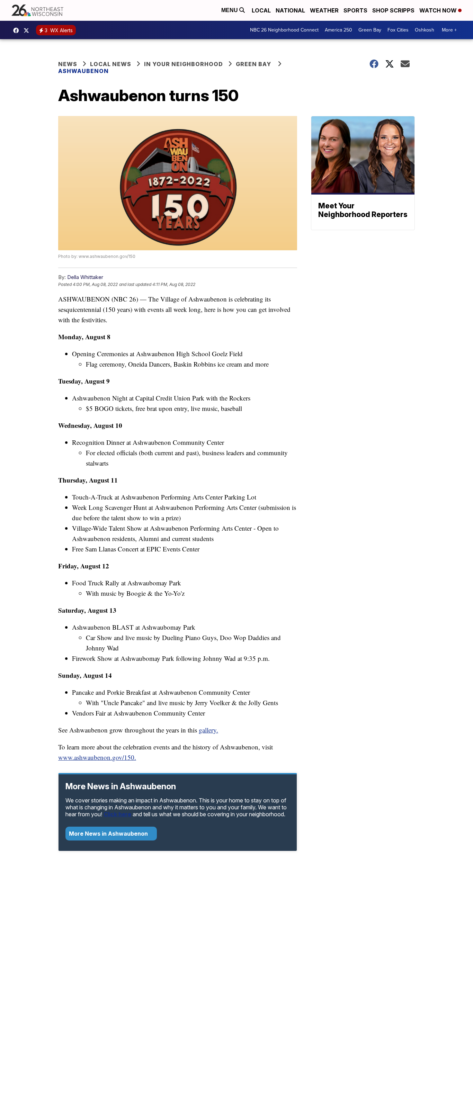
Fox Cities (398, 30)
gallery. (208, 730)
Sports (355, 10)
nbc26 (28, 30)
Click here (117, 814)
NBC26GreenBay (17, 30)
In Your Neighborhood (183, 64)
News (67, 64)
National (290, 10)
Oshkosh (424, 30)
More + (449, 30)
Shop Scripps (393, 10)
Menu (230, 10)
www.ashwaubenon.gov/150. (97, 757)
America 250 (338, 30)
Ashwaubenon (83, 71)
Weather (324, 10)
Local (261, 10)
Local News (110, 64)
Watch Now (438, 10)
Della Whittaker (85, 277)
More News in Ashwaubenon (109, 833)
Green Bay (369, 30)
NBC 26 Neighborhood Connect (284, 30)
